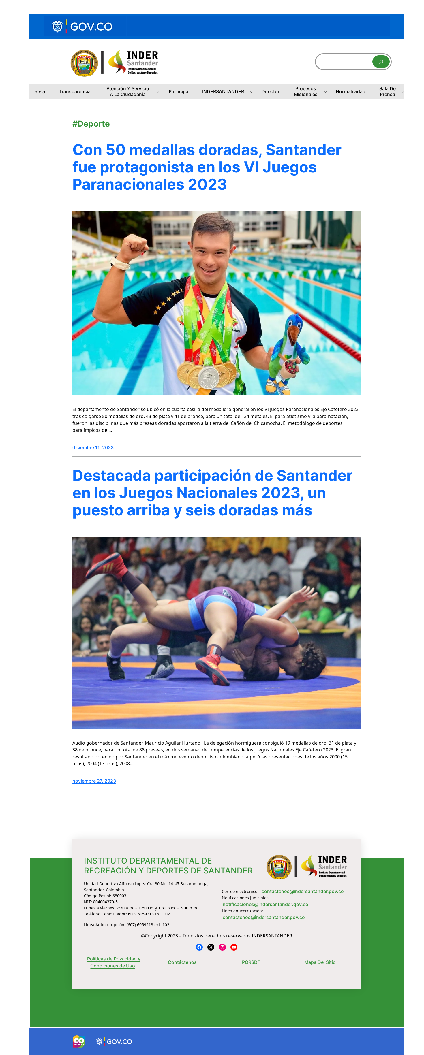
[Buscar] (381, 61)
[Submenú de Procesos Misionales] (325, 91)
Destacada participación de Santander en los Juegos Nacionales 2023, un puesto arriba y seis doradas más (212, 493)
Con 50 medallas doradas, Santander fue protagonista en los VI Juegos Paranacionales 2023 (207, 167)
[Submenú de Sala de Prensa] (403, 91)
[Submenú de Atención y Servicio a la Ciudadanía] (158, 91)
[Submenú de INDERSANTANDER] (251, 91)
